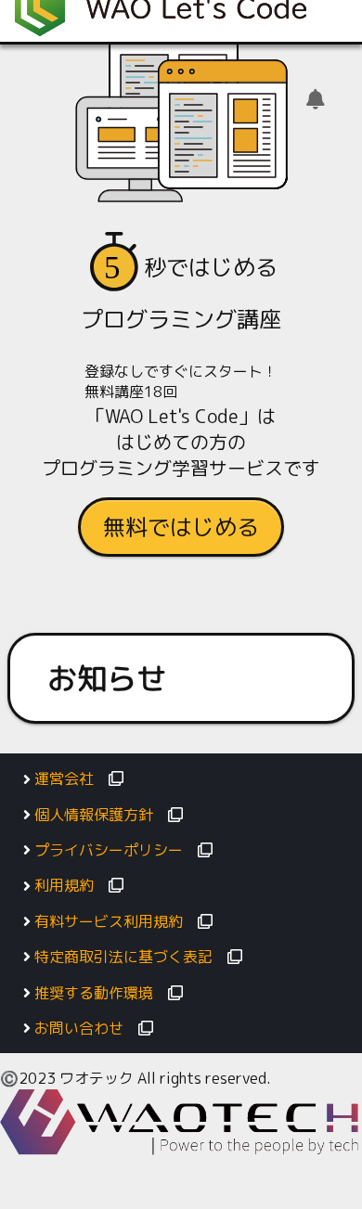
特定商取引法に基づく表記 (123, 956)
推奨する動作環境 (93, 993)
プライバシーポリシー (108, 850)
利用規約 (64, 885)
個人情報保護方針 (93, 814)
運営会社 (64, 778)
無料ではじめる (181, 527)
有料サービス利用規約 (108, 921)
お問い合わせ (78, 1028)
